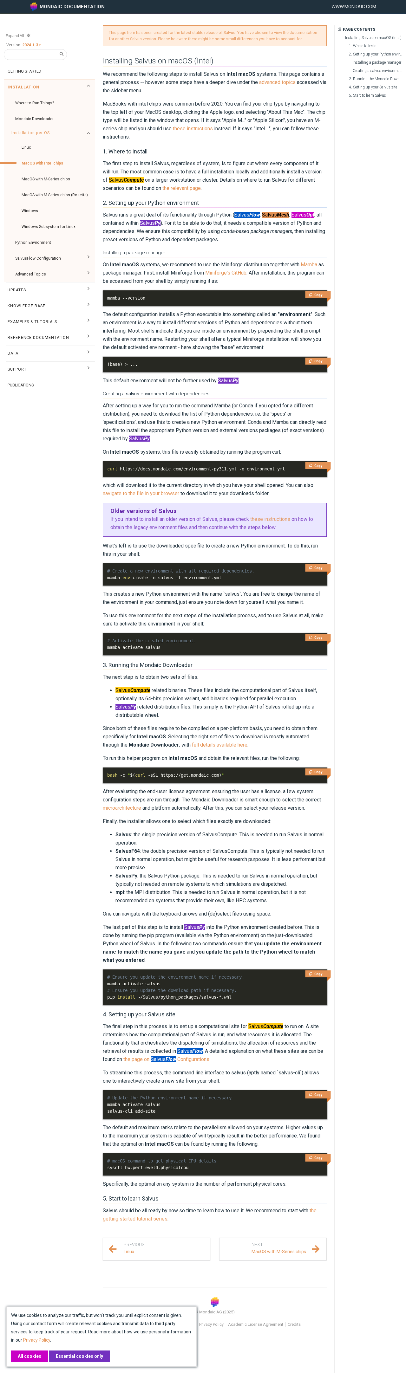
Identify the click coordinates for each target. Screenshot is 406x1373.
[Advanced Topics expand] (88, 274)
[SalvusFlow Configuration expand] (88, 258)
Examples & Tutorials (32, 322)
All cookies (29, 1356)
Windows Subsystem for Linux (48, 226)
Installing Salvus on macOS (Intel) (158, 60)
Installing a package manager (134, 253)
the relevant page (181, 188)
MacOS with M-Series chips (46, 179)
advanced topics (277, 82)
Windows (30, 211)
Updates (17, 290)
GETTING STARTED (24, 71)
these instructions (193, 129)
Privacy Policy (211, 1324)
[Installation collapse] (88, 87)
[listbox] (32, 45)
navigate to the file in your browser (141, 493)
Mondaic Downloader (34, 119)
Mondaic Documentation (72, 7)
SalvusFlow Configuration (38, 258)
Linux (26, 147)
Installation (23, 87)
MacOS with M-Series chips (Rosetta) (55, 195)
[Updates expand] (88, 290)
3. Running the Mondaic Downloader (148, 665)
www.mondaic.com (353, 7)
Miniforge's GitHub (225, 273)
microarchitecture (122, 808)
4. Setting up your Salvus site (139, 1014)
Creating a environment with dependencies (156, 394)
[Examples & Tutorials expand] (88, 322)
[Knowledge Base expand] (88, 306)
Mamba (309, 265)
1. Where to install (125, 151)
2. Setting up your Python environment (151, 202)
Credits (294, 1324)
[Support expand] (88, 369)
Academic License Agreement (255, 1324)
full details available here (219, 745)
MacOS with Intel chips (42, 163)
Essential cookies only (79, 1356)
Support (17, 369)
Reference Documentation (38, 337)
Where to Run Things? (34, 103)
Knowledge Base (26, 306)
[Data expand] (88, 353)
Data (13, 353)
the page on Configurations (166, 1059)
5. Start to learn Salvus (131, 1198)
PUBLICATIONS (21, 385)
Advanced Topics (30, 274)
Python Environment (33, 242)
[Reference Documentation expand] (88, 338)
